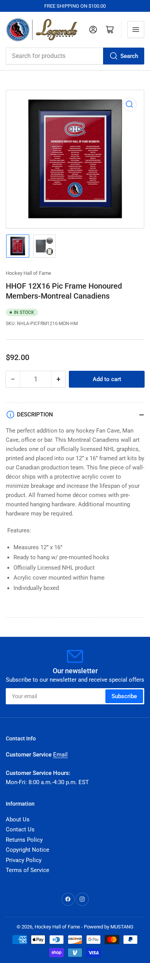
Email (60, 754)
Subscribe (124, 696)
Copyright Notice (27, 849)
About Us (18, 819)
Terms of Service (27, 870)
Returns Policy (24, 839)
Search (129, 56)
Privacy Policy (24, 860)
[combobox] (75, 56)
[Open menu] (135, 29)
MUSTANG (121, 927)
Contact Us (20, 829)
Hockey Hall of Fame (28, 273)
